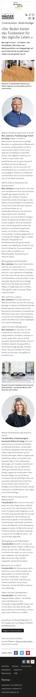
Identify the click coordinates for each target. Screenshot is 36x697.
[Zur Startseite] (8, 16)
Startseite (5, 666)
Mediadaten (6, 670)
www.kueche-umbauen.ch (12, 688)
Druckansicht (26, 666)
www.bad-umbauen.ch (10, 692)
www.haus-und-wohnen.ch (12, 685)
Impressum (18, 670)
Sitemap (15, 666)
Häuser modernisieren (24, 641)
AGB (15, 673)
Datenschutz (6, 673)
